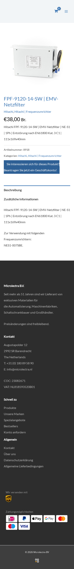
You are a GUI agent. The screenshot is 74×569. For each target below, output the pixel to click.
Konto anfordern (15, 432)
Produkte (10, 408)
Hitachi (8, 111)
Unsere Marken (14, 414)
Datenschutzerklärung (18, 460)
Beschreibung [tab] (13, 190)
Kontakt (9, 448)
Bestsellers (11, 426)
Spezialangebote (14, 420)
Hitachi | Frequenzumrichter (32, 111)
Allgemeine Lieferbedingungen (23, 466)
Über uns (10, 454)
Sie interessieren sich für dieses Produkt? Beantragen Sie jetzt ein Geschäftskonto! (31, 167)
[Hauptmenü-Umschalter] (66, 11)
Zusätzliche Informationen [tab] (21, 199)
